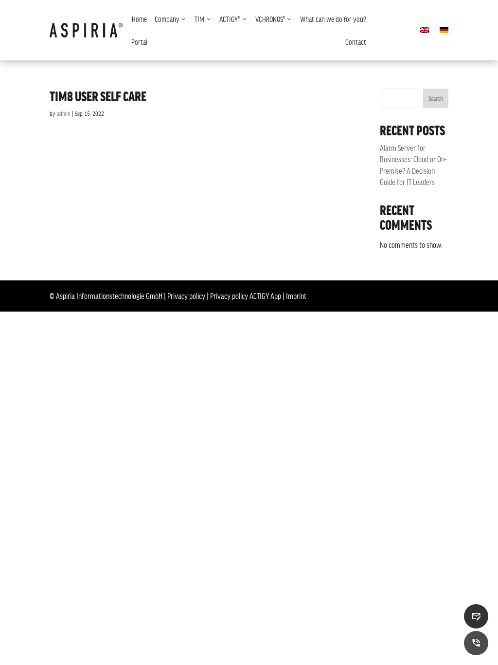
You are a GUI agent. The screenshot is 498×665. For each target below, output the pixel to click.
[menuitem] (139, 18)
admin (64, 113)
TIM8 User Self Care (98, 96)
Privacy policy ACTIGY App (245, 295)
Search (435, 98)
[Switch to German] (444, 32)
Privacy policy (186, 295)
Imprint (296, 295)
